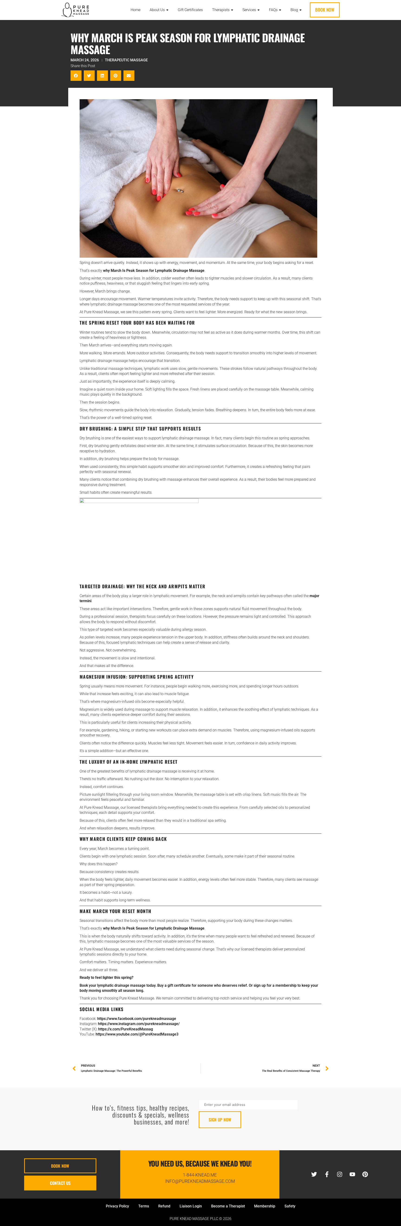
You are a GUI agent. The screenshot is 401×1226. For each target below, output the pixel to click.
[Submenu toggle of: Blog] (300, 10)
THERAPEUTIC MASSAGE (126, 60)
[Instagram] (339, 1174)
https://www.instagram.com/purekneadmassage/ (139, 1024)
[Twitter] (314, 1174)
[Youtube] (352, 1174)
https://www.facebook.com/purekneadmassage (136, 1018)
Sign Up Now (220, 1120)
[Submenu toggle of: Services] (258, 10)
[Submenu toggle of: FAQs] (280, 10)
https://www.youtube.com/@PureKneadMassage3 (137, 1034)
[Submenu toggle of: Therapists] (232, 10)
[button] (76, 75)
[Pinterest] (365, 1174)
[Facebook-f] (327, 1174)
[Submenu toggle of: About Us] (167, 10)
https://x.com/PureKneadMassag (125, 1029)
